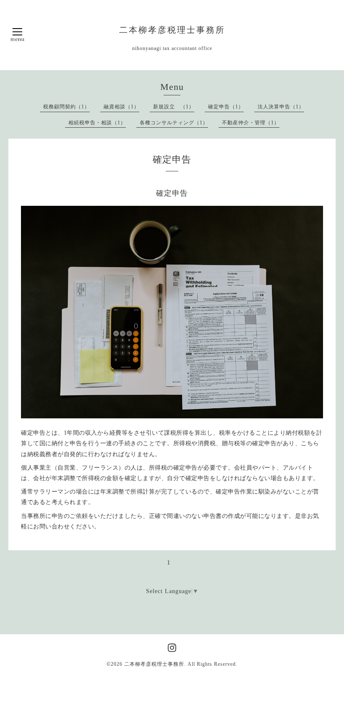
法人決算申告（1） (281, 107)
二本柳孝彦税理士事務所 (172, 30)
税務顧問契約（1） (66, 107)
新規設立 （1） (173, 107)
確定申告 (172, 193)
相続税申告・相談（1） (97, 123)
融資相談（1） (121, 107)
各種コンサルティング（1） (174, 123)
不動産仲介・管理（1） (250, 123)
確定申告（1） (226, 107)
